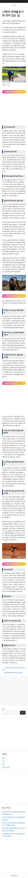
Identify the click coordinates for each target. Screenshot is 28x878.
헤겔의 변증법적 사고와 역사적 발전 (13, 672)
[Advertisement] (14, 110)
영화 (3, 758)
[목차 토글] (7, 84)
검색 (3, 709)
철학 (3, 764)
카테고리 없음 (5, 767)
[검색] (22, 713)
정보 (3, 761)
